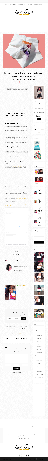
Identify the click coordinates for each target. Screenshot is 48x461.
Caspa (42, 343)
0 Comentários (26, 260)
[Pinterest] (15, 260)
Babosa (37, 330)
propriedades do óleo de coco (17, 166)
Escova (41, 357)
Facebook (10, 205)
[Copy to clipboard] (19, 260)
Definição (39, 355)
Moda (19, 4)
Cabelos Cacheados (39, 335)
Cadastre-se (42, 1)
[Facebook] (12, 260)
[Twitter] (13, 260)
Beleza (11, 4)
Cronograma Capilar (39, 352)
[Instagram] (40, 129)
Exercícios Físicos (39, 358)
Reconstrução (37, 374)
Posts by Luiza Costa (16, 275)
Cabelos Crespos (39, 338)
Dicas (15, 333)
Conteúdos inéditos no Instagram (24, 422)
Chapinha (39, 344)
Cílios (35, 355)
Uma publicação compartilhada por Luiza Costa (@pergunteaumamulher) (17, 244)
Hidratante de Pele (39, 360)
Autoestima (21, 4)
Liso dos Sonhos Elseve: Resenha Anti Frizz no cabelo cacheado (40, 220)
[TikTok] (39, 132)
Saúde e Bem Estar (26, 4)
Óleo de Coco (39, 380)
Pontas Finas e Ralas (39, 371)
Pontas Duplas (39, 369)
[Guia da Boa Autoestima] (37, 145)
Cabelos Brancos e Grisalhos (39, 333)
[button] (7, 294)
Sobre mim (34, 4)
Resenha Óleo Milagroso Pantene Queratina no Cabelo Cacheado (22, 303)
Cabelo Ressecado (39, 332)
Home (6, 4)
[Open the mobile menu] (44, 4)
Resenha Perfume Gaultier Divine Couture (39, 200)
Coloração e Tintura (39, 347)
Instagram (25, 204)
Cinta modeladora (39, 346)
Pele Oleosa (39, 366)
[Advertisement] (24, 25)
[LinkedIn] (17, 260)
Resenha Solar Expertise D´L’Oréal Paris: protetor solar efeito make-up (10, 303)
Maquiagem (14, 4)
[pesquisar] (43, 4)
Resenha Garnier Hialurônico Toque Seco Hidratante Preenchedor (40, 191)
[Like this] (20, 260)
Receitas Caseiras (39, 372)
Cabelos (8, 4)
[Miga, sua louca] (37, 154)
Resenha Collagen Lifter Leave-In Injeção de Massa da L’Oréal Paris (40, 210)
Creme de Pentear (39, 349)
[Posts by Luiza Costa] (19, 82)
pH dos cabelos (39, 368)
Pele (16, 4)
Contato (40, 4)
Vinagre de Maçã (41, 377)
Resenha (42, 374)
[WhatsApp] (16, 260)
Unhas (36, 377)
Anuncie (37, 4)
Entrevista (37, 357)
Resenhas (31, 4)
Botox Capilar (41, 330)
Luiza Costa (23, 81)
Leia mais (39, 118)
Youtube (6, 205)
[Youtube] (42, 129)
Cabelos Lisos (39, 341)
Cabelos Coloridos (39, 336)
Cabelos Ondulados (37, 343)
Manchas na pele (39, 363)
